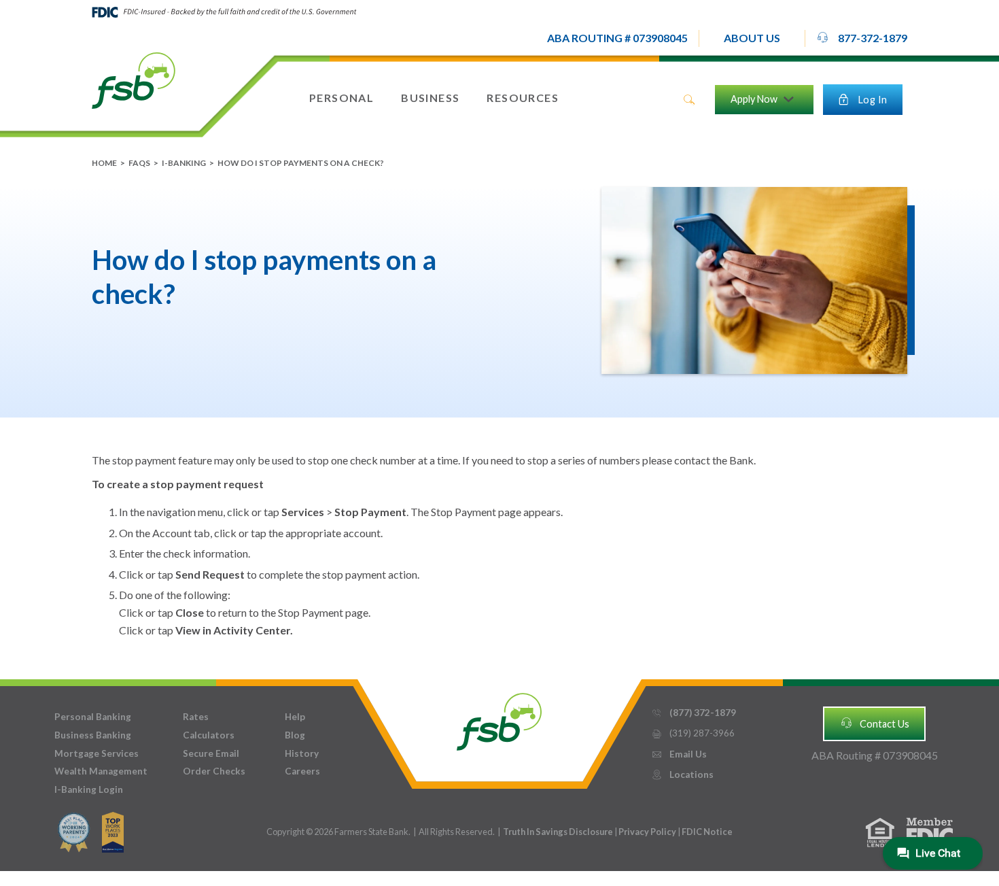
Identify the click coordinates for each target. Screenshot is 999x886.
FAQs (139, 163)
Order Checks (214, 771)
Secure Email (211, 753)
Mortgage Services (96, 753)
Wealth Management (100, 771)
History (302, 753)
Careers (302, 771)
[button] (752, 39)
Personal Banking (92, 716)
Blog (295, 735)
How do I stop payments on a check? (300, 163)
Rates (196, 716)
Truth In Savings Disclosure (558, 831)
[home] (133, 79)
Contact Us (874, 723)
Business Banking (92, 735)
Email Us (679, 754)
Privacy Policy (648, 831)
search (689, 100)
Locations (682, 774)
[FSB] (499, 718)
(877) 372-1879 (693, 712)
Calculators (208, 735)
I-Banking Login (88, 789)
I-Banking (184, 163)
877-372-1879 (861, 38)
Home (104, 163)
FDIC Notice (707, 831)
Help (295, 716)
